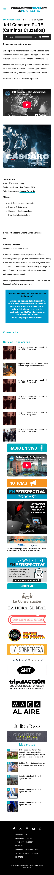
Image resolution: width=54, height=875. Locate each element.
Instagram (27, 284)
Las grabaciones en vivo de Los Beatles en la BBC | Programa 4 (33, 397)
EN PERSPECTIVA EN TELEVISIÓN (26, 853)
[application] (27, 37)
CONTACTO (19, 857)
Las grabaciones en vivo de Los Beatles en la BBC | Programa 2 (33, 430)
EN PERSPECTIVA (21, 835)
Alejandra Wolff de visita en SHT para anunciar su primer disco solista (33, 365)
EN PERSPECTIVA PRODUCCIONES (27, 849)
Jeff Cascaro (38, 51)
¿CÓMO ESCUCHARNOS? (24, 842)
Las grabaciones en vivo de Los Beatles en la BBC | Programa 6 (33, 348)
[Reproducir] (6, 37)
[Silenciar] (40, 37)
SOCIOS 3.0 (19, 846)
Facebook (7, 284)
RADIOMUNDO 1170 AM (23, 838)
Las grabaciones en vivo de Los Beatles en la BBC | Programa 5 (33, 381)
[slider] (46, 36)
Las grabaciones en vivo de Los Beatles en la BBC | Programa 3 (33, 414)
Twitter (17, 284)
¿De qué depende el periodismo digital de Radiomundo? (27, 294)
